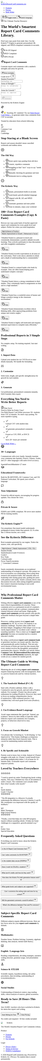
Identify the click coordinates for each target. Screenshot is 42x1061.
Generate (8, 99)
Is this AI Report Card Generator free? (14, 849)
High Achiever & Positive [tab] (10, 231)
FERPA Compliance (13, 1051)
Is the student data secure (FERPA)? (14, 861)
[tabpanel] (21, 284)
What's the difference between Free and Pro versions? (21, 905)
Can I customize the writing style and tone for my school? (21, 892)
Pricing (8, 10)
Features (9, 8)
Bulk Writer (10, 12)
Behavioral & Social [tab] (30, 234)
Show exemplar (9, 73)
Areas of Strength (8, 84)
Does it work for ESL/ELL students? (14, 867)
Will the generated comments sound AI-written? (18, 900)
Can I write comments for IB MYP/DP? (15, 855)
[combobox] (13, 76)
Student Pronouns (8, 79)
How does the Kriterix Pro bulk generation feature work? (21, 877)
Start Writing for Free (9, 1015)
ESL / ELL (32, 548)
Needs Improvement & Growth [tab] (12, 234)
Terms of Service (12, 1049)
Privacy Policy (11, 1047)
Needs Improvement (20, 548)
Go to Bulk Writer (8, 444)
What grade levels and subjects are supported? (18, 887)
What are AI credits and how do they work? (16, 873)
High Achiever (6, 548)
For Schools (10, 1039)
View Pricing (25, 1015)
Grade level (6, 77)
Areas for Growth (8, 90)
